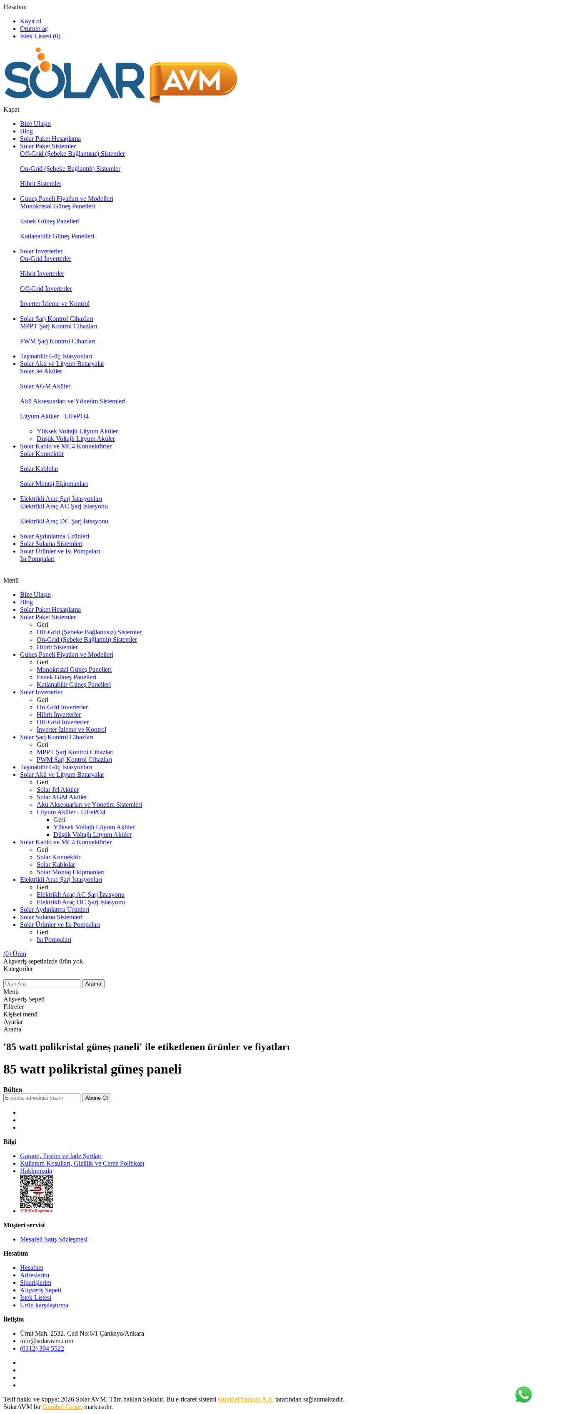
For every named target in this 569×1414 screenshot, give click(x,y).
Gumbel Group (62, 1406)
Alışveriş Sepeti (40, 1290)
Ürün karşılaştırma (44, 1305)
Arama (93, 984)
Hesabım (15, 6)
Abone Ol (96, 1098)
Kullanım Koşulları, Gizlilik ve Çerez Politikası (82, 1163)
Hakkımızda (36, 1170)
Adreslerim (34, 1275)
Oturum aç (34, 28)
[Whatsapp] (523, 1395)
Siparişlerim (35, 1282)
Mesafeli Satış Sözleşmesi (53, 1239)
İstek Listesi (35, 1297)
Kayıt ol (30, 21)
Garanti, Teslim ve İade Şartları (61, 1155)
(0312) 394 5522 (42, 1348)
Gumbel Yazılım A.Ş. (246, 1399)
